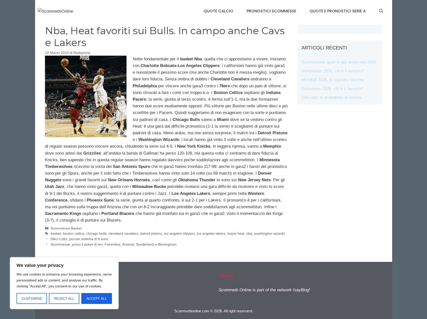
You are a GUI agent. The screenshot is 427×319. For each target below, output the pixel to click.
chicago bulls (96, 233)
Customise (31, 298)
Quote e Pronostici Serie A (338, 11)
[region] (64, 283)
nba (249, 233)
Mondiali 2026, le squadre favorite (332, 79)
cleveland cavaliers (123, 233)
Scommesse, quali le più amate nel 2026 (338, 62)
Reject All (64, 298)
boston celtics (73, 233)
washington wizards (269, 233)
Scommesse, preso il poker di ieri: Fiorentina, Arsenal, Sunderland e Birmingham (114, 244)
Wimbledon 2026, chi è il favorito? (332, 71)
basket (56, 233)
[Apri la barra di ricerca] (381, 11)
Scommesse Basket (66, 228)
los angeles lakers (211, 233)
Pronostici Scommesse (271, 11)
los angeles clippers (179, 233)
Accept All (96, 298)
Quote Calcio (218, 11)
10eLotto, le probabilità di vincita (331, 97)
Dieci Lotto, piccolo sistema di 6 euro (79, 239)
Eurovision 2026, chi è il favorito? (332, 88)
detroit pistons (151, 233)
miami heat (235, 233)
